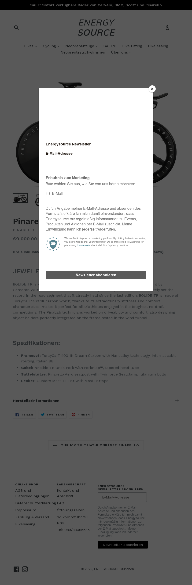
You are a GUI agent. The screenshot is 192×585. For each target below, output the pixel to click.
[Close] (152, 88)
